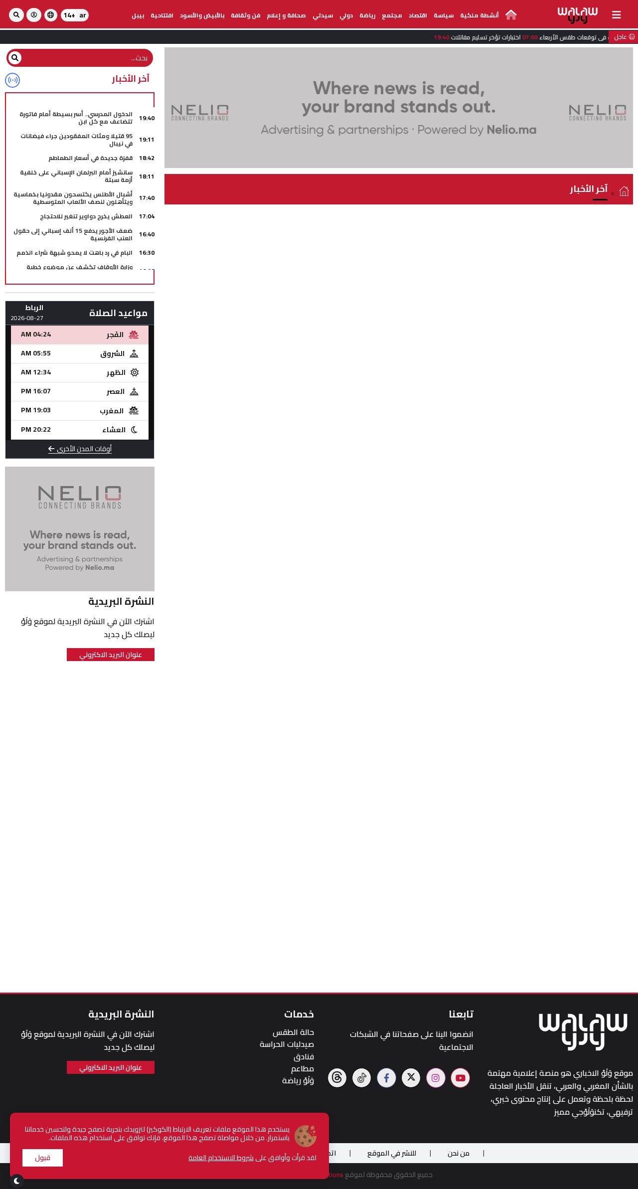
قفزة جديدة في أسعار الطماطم (90, 158)
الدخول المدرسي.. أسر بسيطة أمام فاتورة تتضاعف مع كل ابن (76, 117)
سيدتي (323, 15)
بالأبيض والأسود (202, 15)
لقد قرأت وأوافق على (252, 1158)
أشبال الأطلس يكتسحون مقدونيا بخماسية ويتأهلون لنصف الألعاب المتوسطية (73, 197)
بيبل (138, 15)
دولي (346, 15)
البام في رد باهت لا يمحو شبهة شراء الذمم (74, 252)
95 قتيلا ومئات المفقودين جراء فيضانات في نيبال (76, 139)
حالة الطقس (293, 1032)
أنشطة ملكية (479, 15)
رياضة (367, 15)
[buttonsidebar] (616, 14)
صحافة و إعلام (286, 15)
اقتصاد (418, 15)
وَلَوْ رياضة (298, 1080)
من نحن (459, 1153)
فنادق (304, 1056)
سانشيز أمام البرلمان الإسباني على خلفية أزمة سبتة (76, 176)
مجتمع (392, 15)
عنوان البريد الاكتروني (110, 654)
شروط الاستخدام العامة (221, 1157)
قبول (42, 1157)
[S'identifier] (33, 15)
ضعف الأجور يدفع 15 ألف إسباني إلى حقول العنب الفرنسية (73, 234)
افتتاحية (162, 15)
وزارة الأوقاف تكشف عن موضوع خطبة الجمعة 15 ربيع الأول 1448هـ (79, 270)
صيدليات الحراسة (287, 1044)
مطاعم (302, 1068)
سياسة (444, 15)
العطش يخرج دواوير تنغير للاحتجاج (86, 216)
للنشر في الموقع (391, 1153)
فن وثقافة (245, 15)
